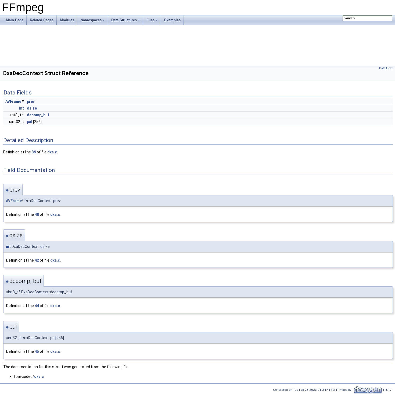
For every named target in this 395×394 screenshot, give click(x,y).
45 (37, 351)
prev (31, 101)
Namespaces (91, 20)
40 (37, 214)
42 (37, 260)
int (21, 108)
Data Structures (124, 20)
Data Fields (386, 68)
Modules (67, 20)
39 (34, 152)
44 (37, 306)
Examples (172, 20)
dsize (32, 108)
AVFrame (13, 101)
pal (29, 121)
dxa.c (52, 152)
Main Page (14, 20)
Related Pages (41, 20)
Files (150, 20)
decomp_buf (38, 115)
